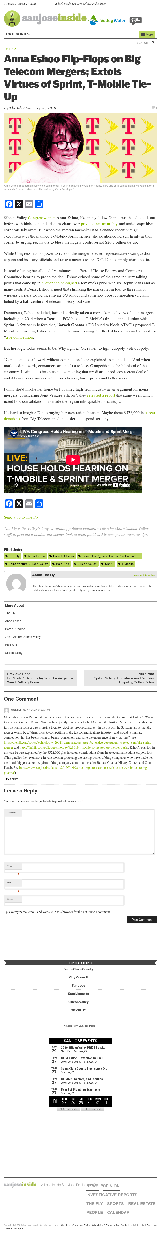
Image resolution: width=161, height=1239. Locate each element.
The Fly (10, 49)
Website (10, 898)
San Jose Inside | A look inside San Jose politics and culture (54, 1185)
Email (13, 883)
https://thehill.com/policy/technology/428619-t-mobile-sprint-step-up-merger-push (73, 747)
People (94, 1212)
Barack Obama (63, 556)
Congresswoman (42, 217)
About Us (65, 1225)
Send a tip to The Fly (21, 517)
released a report (101, 395)
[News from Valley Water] (115, 19)
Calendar (118, 1212)
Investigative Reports (112, 1194)
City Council (78, 977)
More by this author (144, 575)
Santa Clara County (78, 969)
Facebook (152, 1225)
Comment (11, 812)
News (92, 1186)
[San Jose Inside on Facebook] (149, 4)
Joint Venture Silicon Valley (28, 564)
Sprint (109, 564)
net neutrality (107, 223)
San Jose (78, 985)
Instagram (19, 1228)
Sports (115, 1203)
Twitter (8, 1228)
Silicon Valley (87, 564)
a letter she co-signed (59, 282)
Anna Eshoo (36, 556)
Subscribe (139, 1225)
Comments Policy (81, 1225)
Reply (13, 779)
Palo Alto (62, 564)
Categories (18, 34)
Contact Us (126, 1225)
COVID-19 (78, 1010)
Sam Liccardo (78, 994)
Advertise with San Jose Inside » (80, 1025)
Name (13, 867)
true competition (19, 337)
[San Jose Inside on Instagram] (155, 4)
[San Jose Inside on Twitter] (143, 4)
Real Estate (142, 1203)
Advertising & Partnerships (105, 1225)
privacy (87, 223)
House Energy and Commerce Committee (111, 556)
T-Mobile (128, 564)
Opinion (111, 1186)
